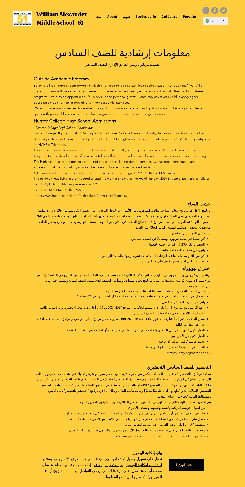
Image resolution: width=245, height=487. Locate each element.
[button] (112, 16)
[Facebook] (214, 10)
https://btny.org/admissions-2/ (189, 353)
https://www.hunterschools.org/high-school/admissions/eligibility (80, 196)
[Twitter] (223, 10)
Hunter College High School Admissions (64, 128)
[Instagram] (205, 10)
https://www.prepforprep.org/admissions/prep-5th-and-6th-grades (157, 436)
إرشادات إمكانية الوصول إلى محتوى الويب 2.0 (128, 465)
